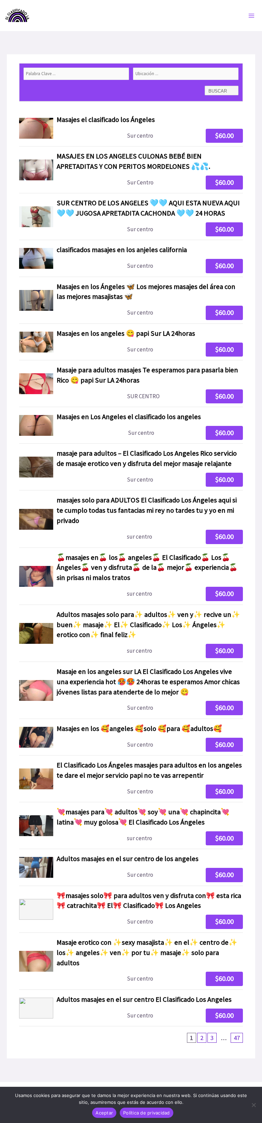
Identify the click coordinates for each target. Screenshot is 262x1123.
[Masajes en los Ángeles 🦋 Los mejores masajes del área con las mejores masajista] (131, 300)
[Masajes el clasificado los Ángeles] (131, 128)
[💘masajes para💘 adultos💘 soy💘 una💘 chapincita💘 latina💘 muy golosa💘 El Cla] (131, 825)
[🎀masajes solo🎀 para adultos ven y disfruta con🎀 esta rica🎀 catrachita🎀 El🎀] (131, 909)
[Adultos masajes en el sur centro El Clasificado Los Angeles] (131, 1008)
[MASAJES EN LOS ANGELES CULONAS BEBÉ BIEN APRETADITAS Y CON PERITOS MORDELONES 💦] (131, 170)
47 (237, 1038)
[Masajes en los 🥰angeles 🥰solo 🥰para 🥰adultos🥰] (131, 737)
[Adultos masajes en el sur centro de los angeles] (131, 867)
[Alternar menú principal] (252, 16)
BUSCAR (218, 91)
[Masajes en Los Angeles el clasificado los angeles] (131, 425)
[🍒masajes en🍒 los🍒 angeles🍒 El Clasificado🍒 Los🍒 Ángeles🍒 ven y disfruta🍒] (131, 576)
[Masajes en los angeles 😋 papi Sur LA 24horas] (131, 342)
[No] (253, 1104)
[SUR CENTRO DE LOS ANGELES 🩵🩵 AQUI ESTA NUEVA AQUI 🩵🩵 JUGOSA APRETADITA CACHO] (131, 216)
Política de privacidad (146, 1112)
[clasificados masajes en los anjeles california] (131, 258)
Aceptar (104, 1112)
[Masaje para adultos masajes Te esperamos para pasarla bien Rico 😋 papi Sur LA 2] (131, 383)
